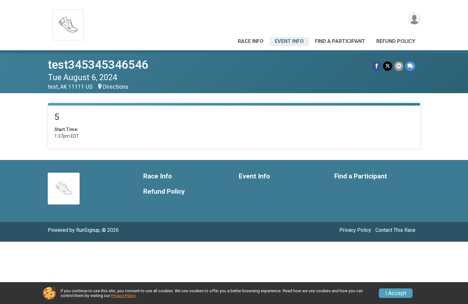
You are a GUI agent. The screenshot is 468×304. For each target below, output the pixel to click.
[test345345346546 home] (68, 23)
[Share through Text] (410, 66)
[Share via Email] (398, 66)
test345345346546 (98, 65)
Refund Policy (395, 41)
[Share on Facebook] (376, 66)
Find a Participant (340, 41)
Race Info (251, 41)
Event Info (289, 41)
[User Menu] (414, 18)
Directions (115, 87)
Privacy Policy (355, 230)
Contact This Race (395, 230)
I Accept (395, 293)
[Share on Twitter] (387, 66)
